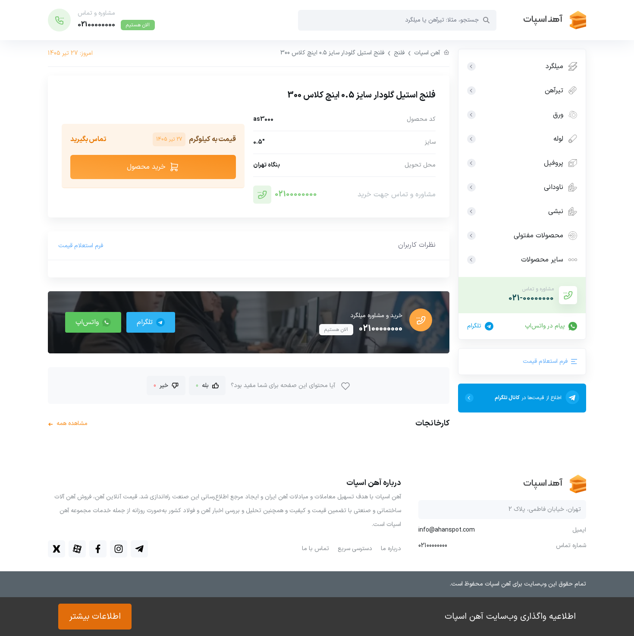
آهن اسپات (427, 52)
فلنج (399, 52)
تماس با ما (315, 548)
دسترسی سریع (355, 548)
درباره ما (391, 548)
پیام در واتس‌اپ (545, 326)
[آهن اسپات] (541, 20)
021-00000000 (531, 298)
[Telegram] (139, 548)
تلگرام (474, 326)
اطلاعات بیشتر (95, 616)
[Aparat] (77, 548)
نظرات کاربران (417, 245)
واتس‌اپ (87, 322)
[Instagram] (118, 548)
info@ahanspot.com (446, 530)
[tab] (417, 245)
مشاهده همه (68, 423)
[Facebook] (98, 548)
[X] (56, 548)
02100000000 (296, 194)
